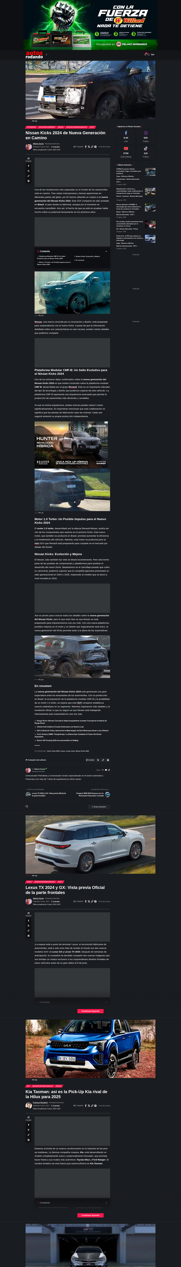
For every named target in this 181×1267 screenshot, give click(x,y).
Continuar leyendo (90, 1011)
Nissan (60, 127)
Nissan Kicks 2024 (82, 751)
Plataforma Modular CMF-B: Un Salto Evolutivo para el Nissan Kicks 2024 (51, 257)
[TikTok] (109, 770)
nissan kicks (70, 751)
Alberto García (38, 144)
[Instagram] (145, 137)
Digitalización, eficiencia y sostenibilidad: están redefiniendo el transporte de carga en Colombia (129, 191)
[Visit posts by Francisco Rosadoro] (29, 1106)
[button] (46, 54)
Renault (73, 387)
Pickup (135, 229)
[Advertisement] (72, 172)
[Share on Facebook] (85, 146)
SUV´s (92, 127)
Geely (118, 243)
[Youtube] (126, 152)
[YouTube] (106, 770)
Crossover (31, 127)
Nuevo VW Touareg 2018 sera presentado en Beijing (57, 740)
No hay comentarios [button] (100, 807)
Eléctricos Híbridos (47, 127)
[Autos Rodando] (34, 54)
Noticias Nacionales (133, 179)
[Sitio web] (103, 770)
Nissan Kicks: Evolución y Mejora (88, 256)
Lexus (29, 881)
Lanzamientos (120, 179)
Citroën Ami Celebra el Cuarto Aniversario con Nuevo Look (60, 727)
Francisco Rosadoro (40, 1102)
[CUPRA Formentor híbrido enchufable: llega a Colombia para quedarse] (150, 172)
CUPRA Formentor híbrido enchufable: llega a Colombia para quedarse (128, 171)
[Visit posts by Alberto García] (29, 147)
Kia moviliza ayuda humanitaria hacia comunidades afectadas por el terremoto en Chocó (129, 224)
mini (37, 543)
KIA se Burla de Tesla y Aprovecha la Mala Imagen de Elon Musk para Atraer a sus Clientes (73, 730)
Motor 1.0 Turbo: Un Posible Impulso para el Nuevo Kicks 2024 (54, 263)
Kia (117, 229)
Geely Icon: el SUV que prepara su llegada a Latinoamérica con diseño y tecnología (129, 238)
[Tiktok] (145, 152)
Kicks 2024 (55, 751)
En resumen (80, 260)
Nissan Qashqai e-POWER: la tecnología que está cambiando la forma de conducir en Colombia (128, 207)
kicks (49, 751)
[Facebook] (126, 137)
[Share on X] (88, 146)
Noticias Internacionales (77, 127)
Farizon (118, 196)
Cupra (118, 176)
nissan (62, 751)
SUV (79, 703)
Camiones (125, 196)
